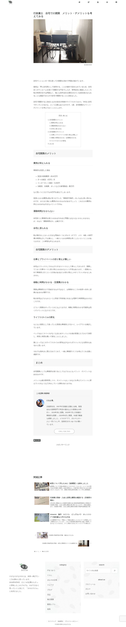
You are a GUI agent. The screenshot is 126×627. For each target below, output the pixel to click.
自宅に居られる (56, 129)
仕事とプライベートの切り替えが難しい (64, 135)
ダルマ (87, 589)
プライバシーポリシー (71, 621)
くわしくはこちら (64, 431)
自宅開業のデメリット (56, 132)
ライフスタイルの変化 (58, 141)
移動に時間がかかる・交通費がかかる (63, 138)
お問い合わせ (90, 594)
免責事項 (60, 621)
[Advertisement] (63, 71)
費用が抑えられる (57, 123)
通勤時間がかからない (58, 126)
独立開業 (38, 440)
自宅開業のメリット (56, 120)
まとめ (51, 144)
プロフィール (90, 584)
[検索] (115, 570)
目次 (60, 115)
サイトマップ (52, 621)
